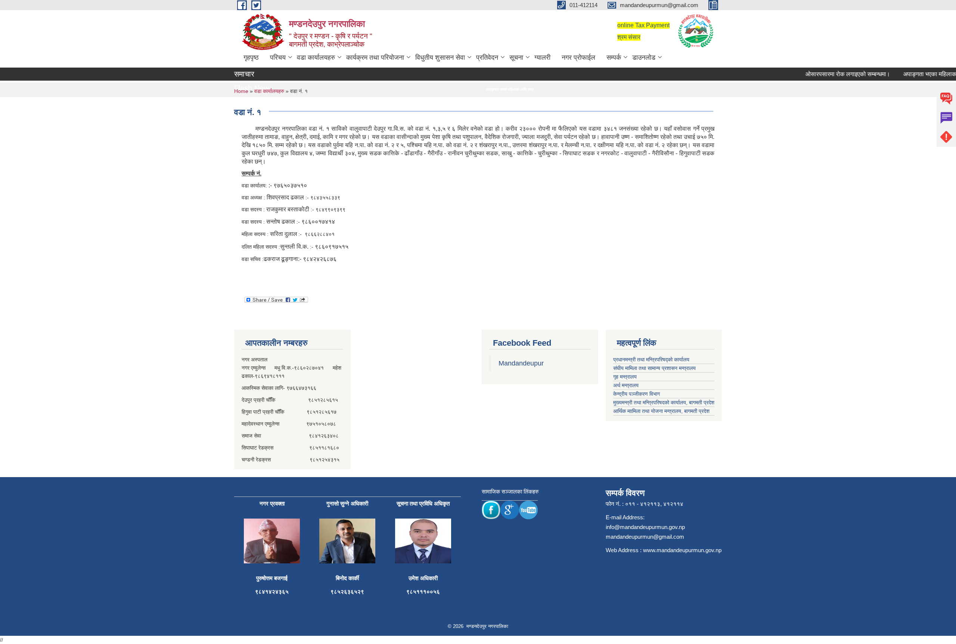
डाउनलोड (643, 57)
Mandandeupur (521, 363)
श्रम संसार (628, 37)
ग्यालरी (542, 57)
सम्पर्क (613, 57)
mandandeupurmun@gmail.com (645, 536)
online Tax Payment (643, 25)
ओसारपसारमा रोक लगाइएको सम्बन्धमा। (835, 74)
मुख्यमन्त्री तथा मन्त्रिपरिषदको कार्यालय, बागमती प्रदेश (663, 402)
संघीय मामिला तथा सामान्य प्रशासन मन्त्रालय (654, 368)
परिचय (278, 57)
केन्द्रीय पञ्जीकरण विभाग (636, 394)
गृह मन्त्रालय (625, 377)
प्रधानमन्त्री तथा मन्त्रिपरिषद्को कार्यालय (651, 360)
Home (241, 91)
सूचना (516, 57)
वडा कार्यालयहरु (316, 57)
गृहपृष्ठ (251, 57)
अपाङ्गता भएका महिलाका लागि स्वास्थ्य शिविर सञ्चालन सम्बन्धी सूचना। (508, 89)
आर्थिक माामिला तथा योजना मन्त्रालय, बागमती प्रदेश (661, 411)
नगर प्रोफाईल (578, 57)
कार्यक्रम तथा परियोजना (375, 57)
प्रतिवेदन (487, 57)
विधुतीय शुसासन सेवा (440, 57)
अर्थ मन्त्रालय (626, 385)
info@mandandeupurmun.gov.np (645, 527)
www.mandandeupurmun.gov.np (682, 550)
